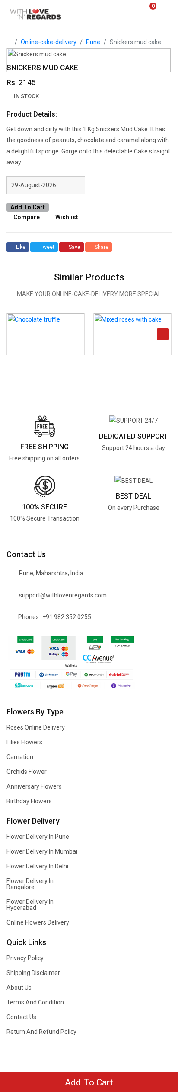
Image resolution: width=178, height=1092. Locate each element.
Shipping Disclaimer (33, 973)
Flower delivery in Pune (37, 837)
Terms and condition (35, 1002)
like (20, 247)
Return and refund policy (41, 1032)
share (101, 247)
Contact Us (21, 1017)
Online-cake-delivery (48, 42)
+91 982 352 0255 (66, 617)
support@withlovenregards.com (63, 595)
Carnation (19, 757)
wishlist (66, 217)
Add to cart (27, 207)
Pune (93, 42)
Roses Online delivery (35, 727)
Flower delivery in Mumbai (41, 851)
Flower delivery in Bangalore (30, 884)
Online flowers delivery (37, 922)
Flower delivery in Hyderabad (30, 905)
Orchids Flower (26, 772)
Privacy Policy (25, 958)
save (74, 247)
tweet (47, 247)
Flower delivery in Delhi (37, 866)
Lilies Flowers (24, 742)
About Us (19, 987)
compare (26, 217)
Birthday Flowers (29, 801)
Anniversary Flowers (34, 786)
